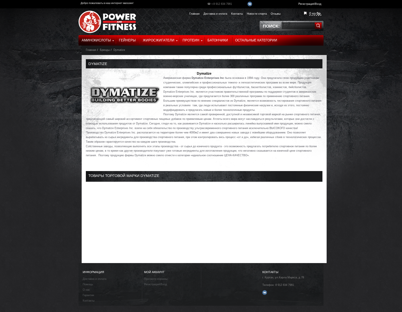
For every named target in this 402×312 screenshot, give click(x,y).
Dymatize (119, 49)
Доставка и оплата (94, 278)
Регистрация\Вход (155, 284)
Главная (91, 49)
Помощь (88, 284)
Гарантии (88, 295)
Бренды (105, 49)
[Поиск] (318, 26)
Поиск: (271, 26)
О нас (86, 289)
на (315, 13)
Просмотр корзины (156, 278)
